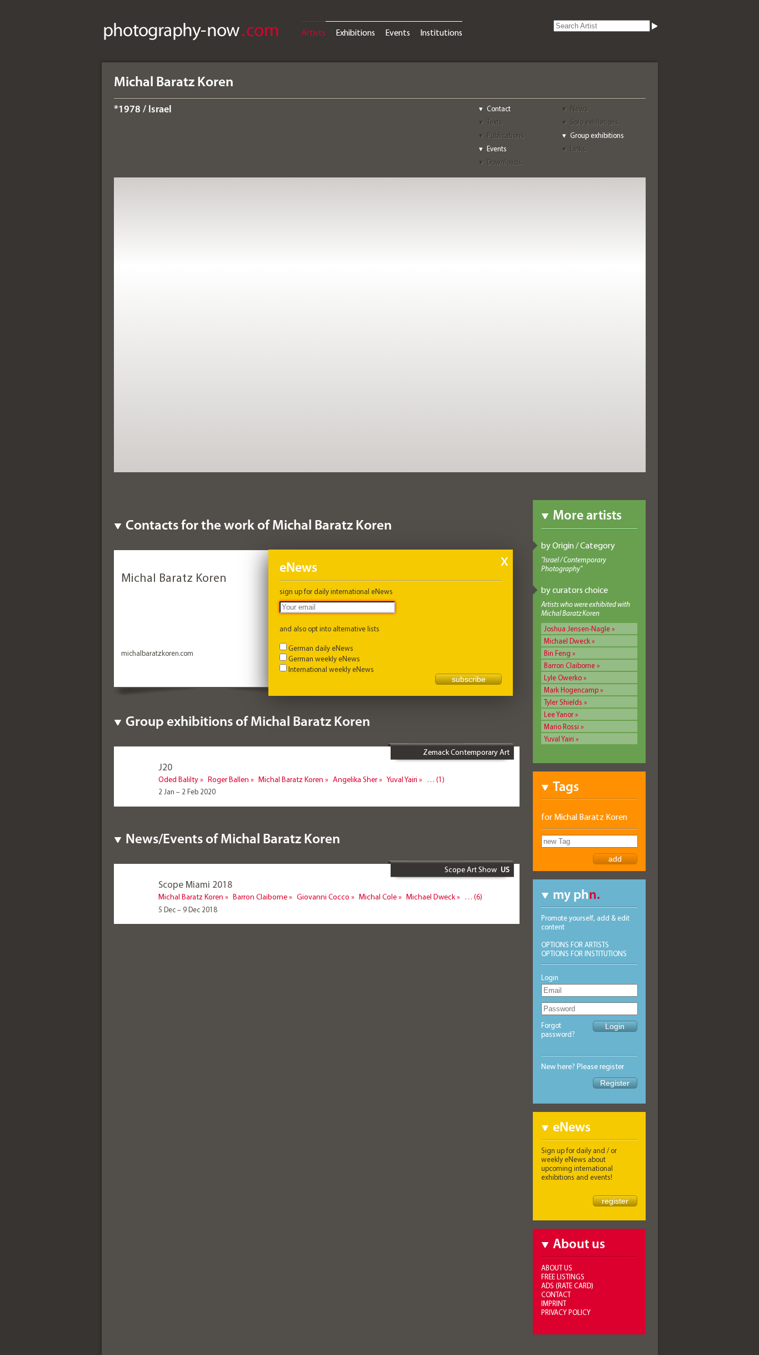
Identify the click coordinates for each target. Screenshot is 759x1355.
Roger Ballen (228, 779)
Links (578, 148)
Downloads (504, 161)
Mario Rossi (561, 726)
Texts (494, 121)
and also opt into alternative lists (329, 628)
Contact (499, 108)
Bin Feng (557, 653)
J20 (165, 767)
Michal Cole (378, 897)
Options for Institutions (584, 953)
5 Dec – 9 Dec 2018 (187, 909)
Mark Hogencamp (571, 689)
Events (397, 32)
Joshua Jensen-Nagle (577, 628)
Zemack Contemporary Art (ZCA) (466, 756)
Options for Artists (575, 944)
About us (556, 1267)
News (579, 108)
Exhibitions (355, 32)
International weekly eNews (331, 669)
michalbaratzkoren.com (157, 653)
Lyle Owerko (563, 677)
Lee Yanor (558, 714)
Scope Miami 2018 (195, 884)
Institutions (441, 32)
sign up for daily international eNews (336, 591)
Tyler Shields (563, 702)
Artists (313, 32)
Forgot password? (558, 1029)
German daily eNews (320, 648)
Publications (505, 135)
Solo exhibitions (594, 121)
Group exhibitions (597, 135)
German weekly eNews (324, 658)
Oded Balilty (178, 779)
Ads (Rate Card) (567, 1285)
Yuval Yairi (559, 738)
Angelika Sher (355, 779)
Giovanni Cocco (323, 897)
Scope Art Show (471, 869)
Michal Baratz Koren (290, 779)
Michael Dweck (567, 640)
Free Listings (563, 1276)
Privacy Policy (566, 1312)
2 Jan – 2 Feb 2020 (187, 791)
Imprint (553, 1303)
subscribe (469, 679)
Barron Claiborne (569, 665)
